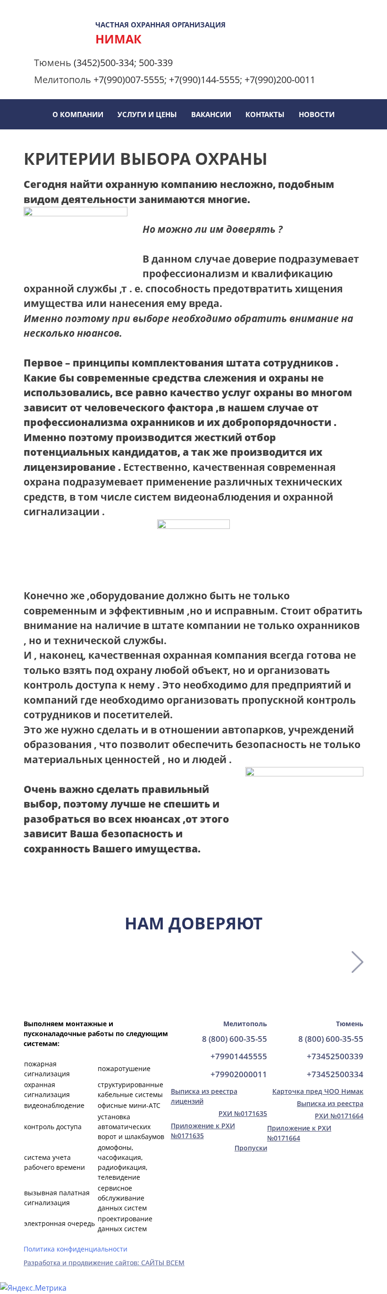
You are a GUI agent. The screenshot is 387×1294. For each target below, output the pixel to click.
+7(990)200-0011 (279, 79)
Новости (317, 114)
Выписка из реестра (330, 1103)
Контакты (265, 114)
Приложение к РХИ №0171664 (299, 1133)
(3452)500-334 (104, 62)
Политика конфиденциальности (75, 1248)
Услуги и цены (147, 114)
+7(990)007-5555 (128, 79)
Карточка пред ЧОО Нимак (317, 1091)
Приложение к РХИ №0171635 (203, 1130)
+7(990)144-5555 (204, 79)
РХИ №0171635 (243, 1113)
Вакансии (211, 114)
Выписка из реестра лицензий (204, 1096)
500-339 (156, 62)
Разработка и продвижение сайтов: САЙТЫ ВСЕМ (104, 1262)
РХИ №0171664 (339, 1115)
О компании (77, 114)
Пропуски (251, 1147)
